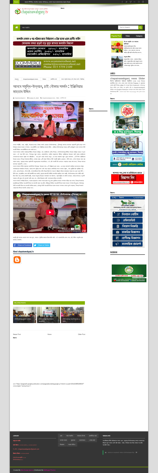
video (122, 85)
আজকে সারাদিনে (127, 81)
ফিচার (111, 87)
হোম (61, 436)
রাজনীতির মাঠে (63, 98)
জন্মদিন (140, 91)
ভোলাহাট (121, 91)
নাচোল (143, 89)
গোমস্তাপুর (142, 85)
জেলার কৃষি (113, 85)
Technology (133, 91)
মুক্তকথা (143, 83)
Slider (57, 98)
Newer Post (17, 334)
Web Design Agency (27, 470)
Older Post (81, 334)
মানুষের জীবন (127, 57)
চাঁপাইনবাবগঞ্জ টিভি (114, 91)
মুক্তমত (73, 440)
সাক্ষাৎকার (130, 83)
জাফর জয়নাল (139, 89)
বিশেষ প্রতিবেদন (115, 81)
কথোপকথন (82, 440)
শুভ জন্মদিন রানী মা (128, 87)
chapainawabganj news (48, 98)
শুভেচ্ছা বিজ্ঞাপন (126, 91)
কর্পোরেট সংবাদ (132, 89)
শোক (119, 83)
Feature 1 (136, 83)
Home (49, 334)
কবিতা (137, 91)
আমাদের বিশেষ (81, 436)
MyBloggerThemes (50, 470)
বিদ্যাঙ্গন (62, 444)
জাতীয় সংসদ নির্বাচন (118, 87)
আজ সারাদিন (25, 27)
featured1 (136, 85)
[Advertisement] (103, 15)
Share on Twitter (43, 245)
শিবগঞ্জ (117, 85)
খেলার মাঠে (124, 83)
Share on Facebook (24, 245)
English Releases (122, 89)
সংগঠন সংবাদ (136, 81)
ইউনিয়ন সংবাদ (113, 89)
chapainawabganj (139, 87)
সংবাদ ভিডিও (71, 444)
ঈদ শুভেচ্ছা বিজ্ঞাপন (128, 85)
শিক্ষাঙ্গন (143, 81)
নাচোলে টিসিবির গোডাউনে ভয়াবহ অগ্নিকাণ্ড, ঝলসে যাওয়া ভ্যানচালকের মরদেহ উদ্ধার (47, 2)
